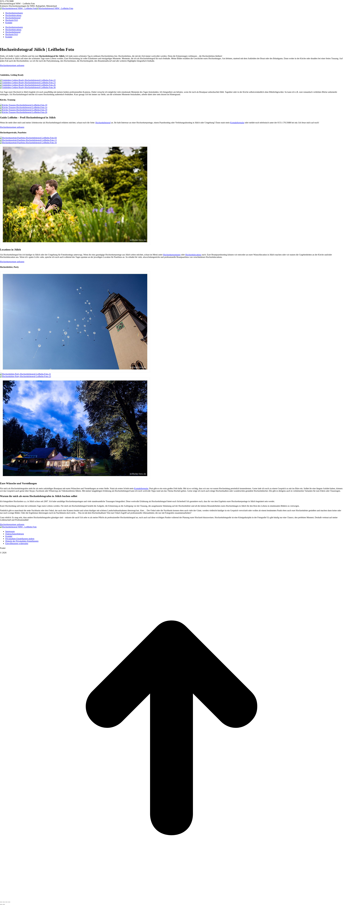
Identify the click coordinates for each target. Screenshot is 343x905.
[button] (19, 849)
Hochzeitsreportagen (171, 565)
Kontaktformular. (141, 799)
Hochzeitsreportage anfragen (12, 65)
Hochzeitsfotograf (103, 333)
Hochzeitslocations (193, 565)
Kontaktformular (237, 333)
